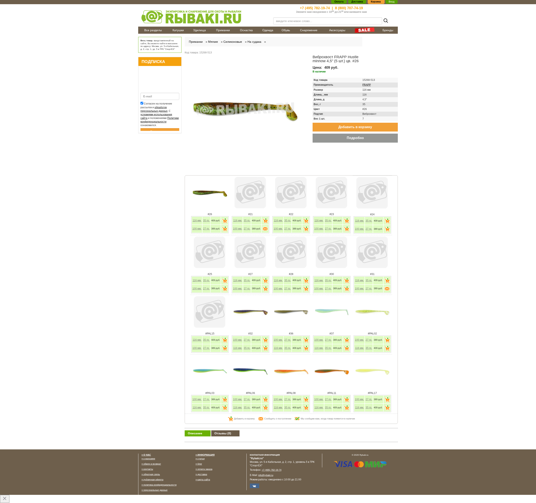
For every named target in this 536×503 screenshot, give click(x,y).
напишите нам (358, 11)
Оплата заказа (204, 469)
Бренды (388, 30)
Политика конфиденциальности (160, 485)
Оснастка (246, 30)
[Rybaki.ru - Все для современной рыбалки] (203, 16)
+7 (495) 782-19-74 (315, 8)
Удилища (199, 30)
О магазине (149, 458)
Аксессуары (337, 30)
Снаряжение (308, 30)
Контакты (148, 469)
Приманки (223, 30)
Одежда (267, 30)
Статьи (201, 458)
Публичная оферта (153, 479)
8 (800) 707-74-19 (349, 8)
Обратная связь (151, 474)
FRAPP (366, 84)
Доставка (202, 474)
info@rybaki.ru (265, 475)
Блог (199, 464)
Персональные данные (155, 490)
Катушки (178, 30)
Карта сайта (203, 479)
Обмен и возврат (152, 464)
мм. (197, 220)
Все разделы (153, 30)
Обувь (286, 30)
